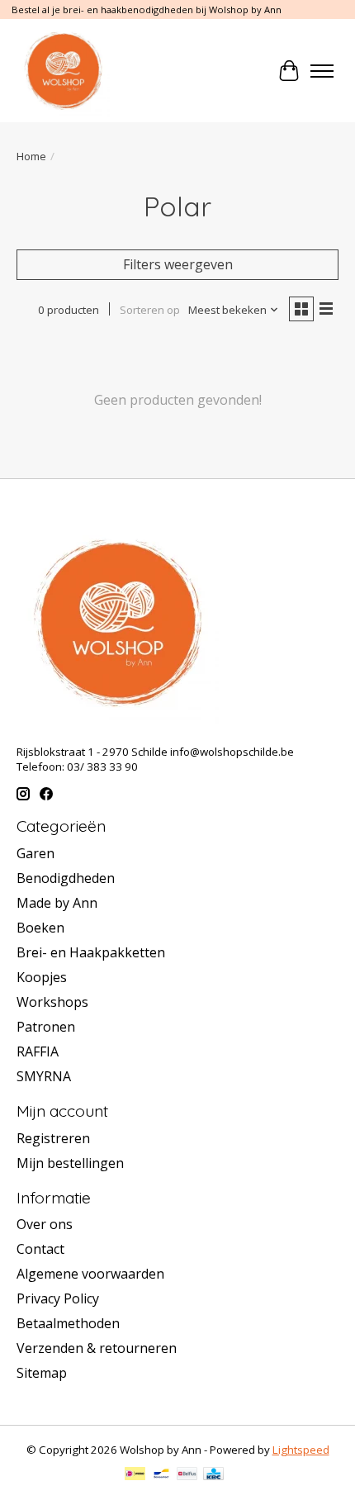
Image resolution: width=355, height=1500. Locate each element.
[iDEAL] (135, 1475)
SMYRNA (44, 1076)
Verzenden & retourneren (97, 1348)
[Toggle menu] (321, 71)
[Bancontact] (161, 1475)
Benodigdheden (66, 878)
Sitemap (42, 1373)
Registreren (53, 1138)
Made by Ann (57, 903)
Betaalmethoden (68, 1323)
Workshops (52, 1002)
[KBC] (213, 1475)
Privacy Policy (58, 1298)
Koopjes (42, 977)
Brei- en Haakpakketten (91, 952)
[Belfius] (187, 1475)
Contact (40, 1249)
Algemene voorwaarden (90, 1274)
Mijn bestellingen (70, 1163)
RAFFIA (38, 1051)
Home (31, 156)
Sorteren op (150, 309)
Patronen (46, 1027)
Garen (35, 853)
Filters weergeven (178, 264)
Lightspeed (300, 1449)
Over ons (45, 1224)
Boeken (40, 928)
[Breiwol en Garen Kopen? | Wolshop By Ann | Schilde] (63, 70)
